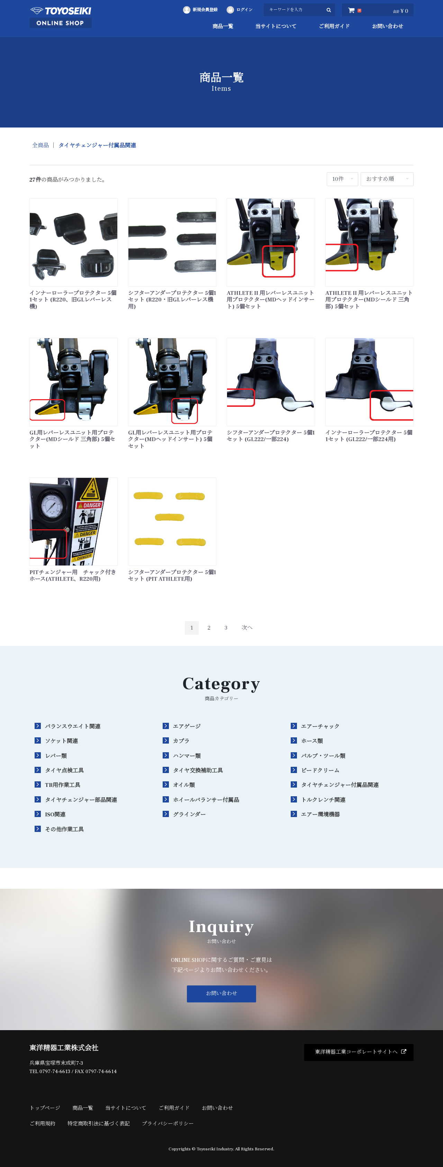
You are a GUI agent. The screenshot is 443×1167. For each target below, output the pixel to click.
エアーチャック (320, 726)
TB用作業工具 (62, 785)
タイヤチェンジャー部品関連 (81, 800)
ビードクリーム (320, 770)
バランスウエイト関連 (72, 726)
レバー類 (56, 756)
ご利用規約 (42, 1124)
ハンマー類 (187, 756)
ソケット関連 (61, 741)
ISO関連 (55, 814)
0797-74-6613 (54, 1071)
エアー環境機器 (320, 814)
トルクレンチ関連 (323, 800)
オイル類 (184, 785)
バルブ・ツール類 (323, 756)
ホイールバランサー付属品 (206, 800)
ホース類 (312, 741)
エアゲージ (187, 726)
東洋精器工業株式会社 (64, 1048)
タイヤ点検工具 (64, 770)
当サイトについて (276, 26)
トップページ (44, 1108)
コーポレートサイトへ (356, 1052)
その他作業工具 (64, 829)
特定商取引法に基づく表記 (98, 1124)
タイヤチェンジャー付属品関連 (97, 145)
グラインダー (189, 814)
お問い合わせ (387, 26)
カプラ (181, 741)
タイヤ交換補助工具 (198, 770)
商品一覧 (223, 26)
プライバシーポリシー (168, 1124)
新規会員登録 (205, 9)
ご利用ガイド (334, 26)
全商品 (40, 145)
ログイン (244, 9)
